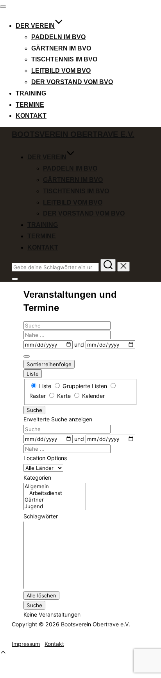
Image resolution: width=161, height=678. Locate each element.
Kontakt (31, 115)
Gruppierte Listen (85, 386)
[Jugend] (55, 506)
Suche (34, 410)
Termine (30, 104)
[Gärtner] (55, 499)
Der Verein (35, 25)
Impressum (26, 643)
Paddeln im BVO (58, 37)
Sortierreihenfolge (49, 364)
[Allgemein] (55, 486)
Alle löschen (41, 595)
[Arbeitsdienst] (55, 493)
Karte (63, 395)
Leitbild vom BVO (61, 70)
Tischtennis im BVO (64, 59)
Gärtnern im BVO (61, 48)
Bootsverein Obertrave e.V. (73, 134)
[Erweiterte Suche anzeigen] (26, 356)
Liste (33, 373)
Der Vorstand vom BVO (72, 82)
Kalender (92, 395)
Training (31, 93)
